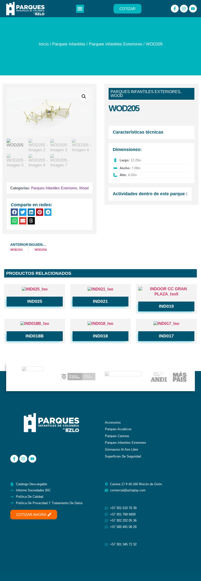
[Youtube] (193, 9)
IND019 (166, 306)
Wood (83, 188)
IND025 (34, 301)
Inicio (44, 44)
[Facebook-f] (175, 9)
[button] (80, 9)
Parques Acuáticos (118, 429)
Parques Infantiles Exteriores (115, 44)
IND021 (100, 301)
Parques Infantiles (68, 44)
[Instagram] (184, 9)
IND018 (100, 335)
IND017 (166, 335)
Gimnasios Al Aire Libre (121, 449)
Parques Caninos (117, 436)
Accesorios (113, 422)
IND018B (34, 335)
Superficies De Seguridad (123, 456)
